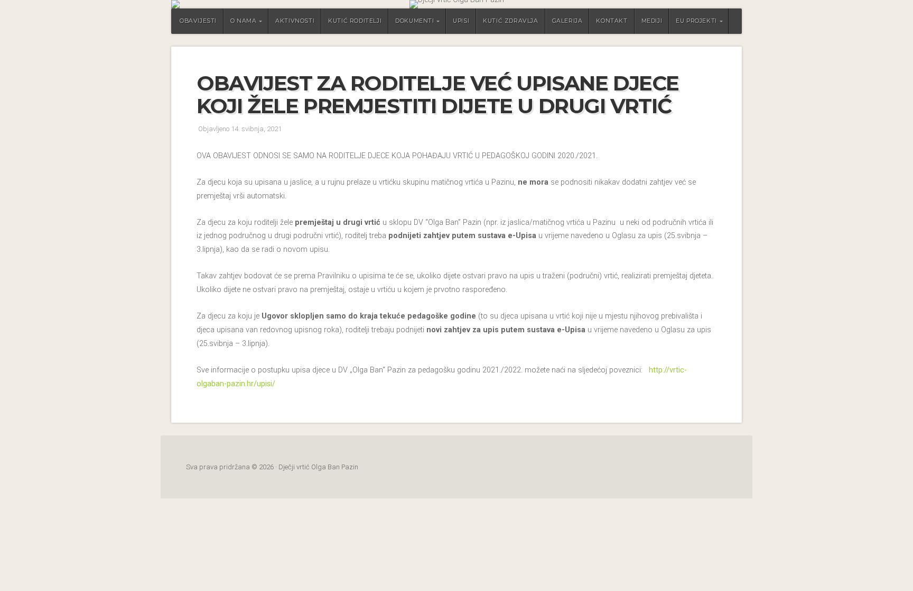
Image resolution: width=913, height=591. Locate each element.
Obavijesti (198, 20)
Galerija (567, 20)
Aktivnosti (294, 20)
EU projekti (696, 20)
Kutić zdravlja (510, 20)
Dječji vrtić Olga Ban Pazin (456, 4)
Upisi (461, 20)
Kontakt (611, 20)
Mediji (652, 20)
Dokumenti (414, 20)
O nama (243, 20)
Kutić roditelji (354, 20)
